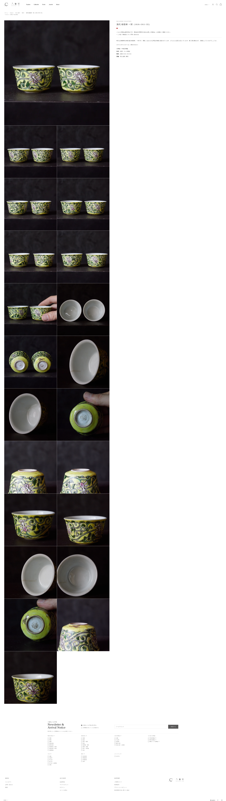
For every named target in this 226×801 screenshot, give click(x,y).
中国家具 (85, 759)
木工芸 (50, 759)
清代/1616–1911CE (125, 54)
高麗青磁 (51, 750)
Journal (51, 4)
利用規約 (116, 784)
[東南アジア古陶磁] (158, 741)
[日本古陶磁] (120, 735)
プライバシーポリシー (120, 787)
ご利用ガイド (118, 782)
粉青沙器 (51, 744)
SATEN (118, 756)
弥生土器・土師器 (120, 744)
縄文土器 (118, 743)
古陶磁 (11, 14)
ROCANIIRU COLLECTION (124, 21)
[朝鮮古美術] (53, 735)
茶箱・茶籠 (85, 746)
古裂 (50, 764)
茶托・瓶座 (85, 741)
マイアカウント (64, 784)
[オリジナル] (120, 753)
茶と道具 (17, 12)
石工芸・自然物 (53, 763)
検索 (6, 787)
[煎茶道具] (86, 735)
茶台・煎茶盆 (86, 748)
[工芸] (50, 753)
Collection (36, 4)
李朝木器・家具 (53, 748)
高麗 (50, 741)
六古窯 (117, 739)
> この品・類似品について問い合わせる (128, 34)
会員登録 (62, 782)
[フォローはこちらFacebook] (217, 800)
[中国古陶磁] (155, 738)
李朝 (50, 739)
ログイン (62, 787)
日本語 (206, 4)
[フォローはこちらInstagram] (221, 800)
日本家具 (85, 756)
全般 (50, 738)
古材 (84, 761)
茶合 (84, 743)
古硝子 (50, 757)
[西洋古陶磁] (155, 739)
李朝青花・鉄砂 (53, 746)
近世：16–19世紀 (125, 51)
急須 (84, 739)
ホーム (6, 12)
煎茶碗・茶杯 (86, 744)
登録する (173, 726)
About (57, 4)
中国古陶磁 (15, 14)
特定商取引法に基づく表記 (121, 790)
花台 (84, 750)
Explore (28, 4)
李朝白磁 (51, 743)
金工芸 (50, 761)
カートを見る (63, 790)
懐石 (23, 12)
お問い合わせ (9, 784)
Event (43, 4)
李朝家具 (85, 757)
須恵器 (117, 741)
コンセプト (8, 782)
